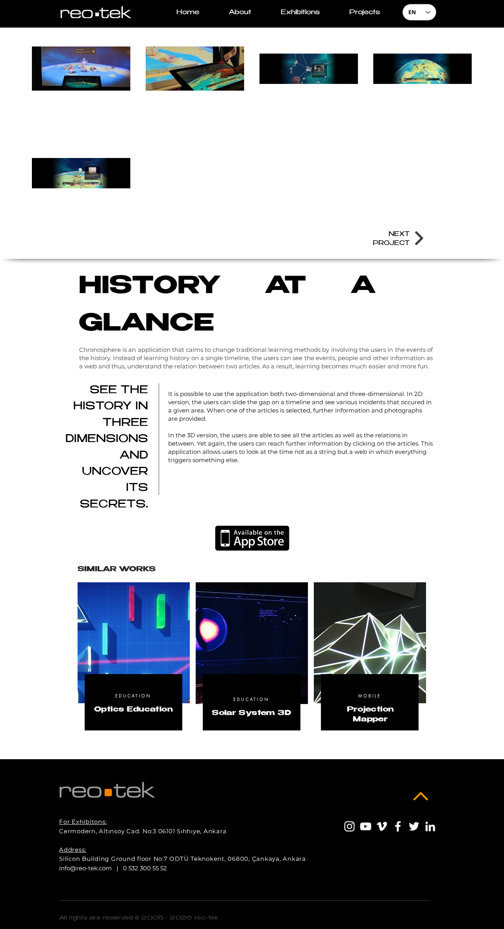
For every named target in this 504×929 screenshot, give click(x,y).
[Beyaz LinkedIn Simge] (430, 826)
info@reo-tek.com (85, 868)
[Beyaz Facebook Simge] (398, 826)
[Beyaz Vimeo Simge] (382, 826)
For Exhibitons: (83, 821)
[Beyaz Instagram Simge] (349, 826)
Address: (72, 849)
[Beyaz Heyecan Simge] (414, 826)
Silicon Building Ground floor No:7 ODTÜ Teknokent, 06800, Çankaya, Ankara (182, 858)
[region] (134, 665)
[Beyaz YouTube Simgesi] (365, 826)
